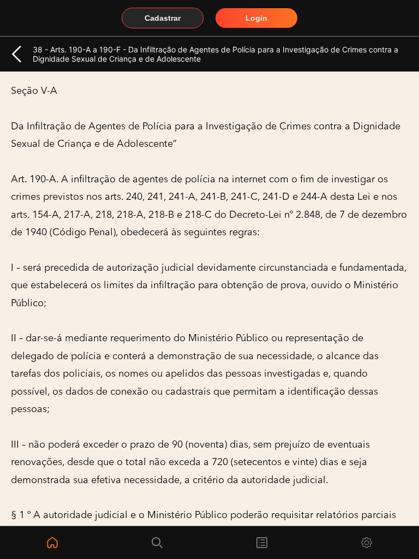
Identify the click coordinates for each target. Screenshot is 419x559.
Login (256, 18)
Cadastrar (163, 18)
